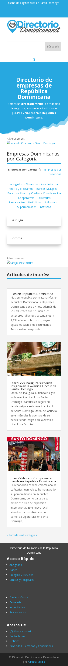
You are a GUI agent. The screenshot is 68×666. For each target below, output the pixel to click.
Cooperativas (26, 198)
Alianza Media (36, 662)
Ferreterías (44, 198)
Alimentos (32, 184)
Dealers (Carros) (19, 597)
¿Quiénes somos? (20, 631)
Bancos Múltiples (46, 188)
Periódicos (34, 202)
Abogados (16, 184)
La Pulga (17, 220)
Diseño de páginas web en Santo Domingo (33, 3)
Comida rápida (52, 193)
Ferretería (15, 602)
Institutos (45, 207)
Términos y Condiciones (38, 646)
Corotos (16, 238)
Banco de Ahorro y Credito (23, 193)
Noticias (14, 641)
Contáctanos (17, 636)
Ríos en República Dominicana (32, 294)
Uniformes (50, 202)
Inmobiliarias (17, 607)
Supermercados (26, 207)
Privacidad (15, 646)
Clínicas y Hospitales (21, 579)
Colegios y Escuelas (21, 575)
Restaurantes (17, 202)
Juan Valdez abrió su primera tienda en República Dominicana (33, 479)
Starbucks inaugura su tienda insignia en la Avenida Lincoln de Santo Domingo (33, 386)
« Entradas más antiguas (22, 535)
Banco (13, 570)
